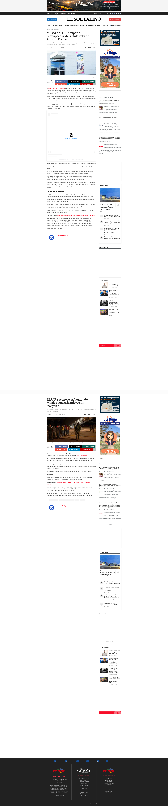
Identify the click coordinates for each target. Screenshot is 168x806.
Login (69, 13)
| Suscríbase (52, 19)
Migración (82, 25)
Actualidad (54, 25)
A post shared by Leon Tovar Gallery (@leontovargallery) (71, 159)
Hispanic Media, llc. (94, 803)
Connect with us (103, 247)
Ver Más (110, 524)
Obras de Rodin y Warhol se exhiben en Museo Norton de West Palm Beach (76, 215)
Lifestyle (98, 25)
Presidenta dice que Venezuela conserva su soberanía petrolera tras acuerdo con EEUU (114, 312)
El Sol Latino (66, 500)
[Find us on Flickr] (118, 13)
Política (60, 25)
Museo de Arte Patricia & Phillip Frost (56, 88)
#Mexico (51, 500)
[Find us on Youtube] (116, 13)
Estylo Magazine (109, 778)
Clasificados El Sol (109, 781)
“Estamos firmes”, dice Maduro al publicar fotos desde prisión (114, 284)
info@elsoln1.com (84, 792)
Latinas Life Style (108, 780)
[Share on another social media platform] (94, 84)
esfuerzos (72, 500)
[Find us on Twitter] (114, 13)
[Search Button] (107, 13)
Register (73, 13)
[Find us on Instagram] (112, 13)
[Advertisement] (110, 171)
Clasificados (105, 25)
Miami (58, 29)
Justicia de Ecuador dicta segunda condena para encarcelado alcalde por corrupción (114, 293)
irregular (77, 500)
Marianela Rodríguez (51, 47)
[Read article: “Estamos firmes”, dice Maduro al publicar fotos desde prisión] (104, 285)
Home (49, 25)
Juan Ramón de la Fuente (82, 455)
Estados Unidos (53, 29)
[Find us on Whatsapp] (120, 13)
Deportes (67, 25)
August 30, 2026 (113, 287)
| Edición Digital (115, 19)
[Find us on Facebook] (110, 13)
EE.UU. (60, 500)
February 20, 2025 (60, 47)
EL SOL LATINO (84, 19)
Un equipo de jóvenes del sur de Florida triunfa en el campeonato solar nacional (112, 222)
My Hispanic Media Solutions (109, 786)
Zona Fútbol (108, 784)
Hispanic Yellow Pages (109, 783)
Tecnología (90, 25)
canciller (56, 500)
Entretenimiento (74, 25)
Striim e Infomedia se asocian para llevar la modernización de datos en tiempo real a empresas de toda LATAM (109, 119)
